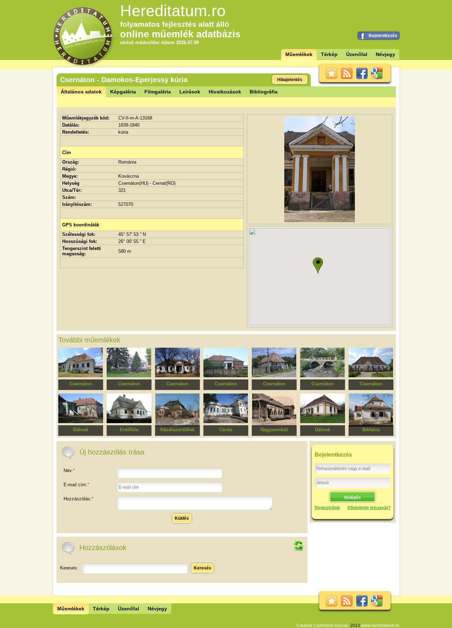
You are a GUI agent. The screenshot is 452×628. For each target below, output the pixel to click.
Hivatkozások (225, 91)
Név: (69, 470)
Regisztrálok (327, 507)
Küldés (182, 518)
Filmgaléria (157, 91)
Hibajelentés (289, 79)
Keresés (202, 568)
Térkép (329, 54)
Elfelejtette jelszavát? (369, 507)
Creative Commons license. (322, 625)
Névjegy (385, 54)
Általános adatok (81, 91)
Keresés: (69, 568)
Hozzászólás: (78, 498)
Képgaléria (123, 91)
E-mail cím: (76, 484)
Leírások (189, 91)
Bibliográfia (264, 91)
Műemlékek (299, 54)
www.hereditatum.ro (380, 625)
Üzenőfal (356, 54)
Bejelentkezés (383, 35)
